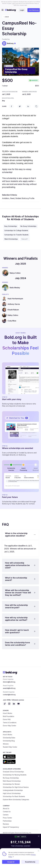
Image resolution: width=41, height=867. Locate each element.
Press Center (7, 818)
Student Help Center (10, 747)
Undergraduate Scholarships (13, 790)
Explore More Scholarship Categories (16, 799)
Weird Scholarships (11, 239)
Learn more (15, 3)
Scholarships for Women (11, 784)
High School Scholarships (12, 793)
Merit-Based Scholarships (12, 781)
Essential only (30, 862)
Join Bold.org (33, 10)
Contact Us (7, 811)
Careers (6, 815)
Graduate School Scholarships (13, 772)
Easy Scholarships (10, 226)
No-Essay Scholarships (28, 226)
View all (24, 239)
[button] (20, 534)
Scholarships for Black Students (14, 796)
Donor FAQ (7, 719)
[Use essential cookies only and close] (38, 850)
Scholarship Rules (9, 738)
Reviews (6, 824)
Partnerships (7, 821)
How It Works (7, 713)
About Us (6, 808)
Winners (6, 744)
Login (22, 10)
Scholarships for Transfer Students (16, 235)
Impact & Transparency (11, 827)
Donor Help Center (9, 726)
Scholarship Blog (9, 741)
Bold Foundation (8, 716)
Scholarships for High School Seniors (16, 787)
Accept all (10, 862)
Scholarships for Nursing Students (14, 775)
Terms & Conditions (9, 722)
